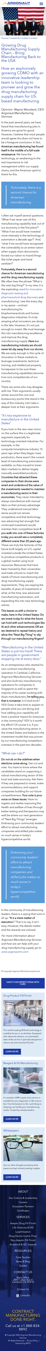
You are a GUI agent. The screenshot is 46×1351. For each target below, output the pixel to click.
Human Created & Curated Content (19, 38)
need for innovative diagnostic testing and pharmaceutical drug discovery (21, 293)
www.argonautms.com (14, 952)
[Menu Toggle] (41, 4)
